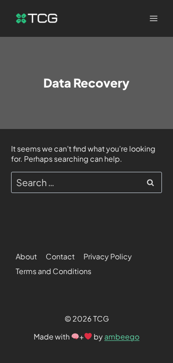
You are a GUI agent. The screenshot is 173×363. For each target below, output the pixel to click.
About (26, 256)
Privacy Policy (108, 256)
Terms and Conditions (53, 271)
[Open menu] (153, 18)
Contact (60, 256)
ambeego (121, 336)
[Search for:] (86, 183)
